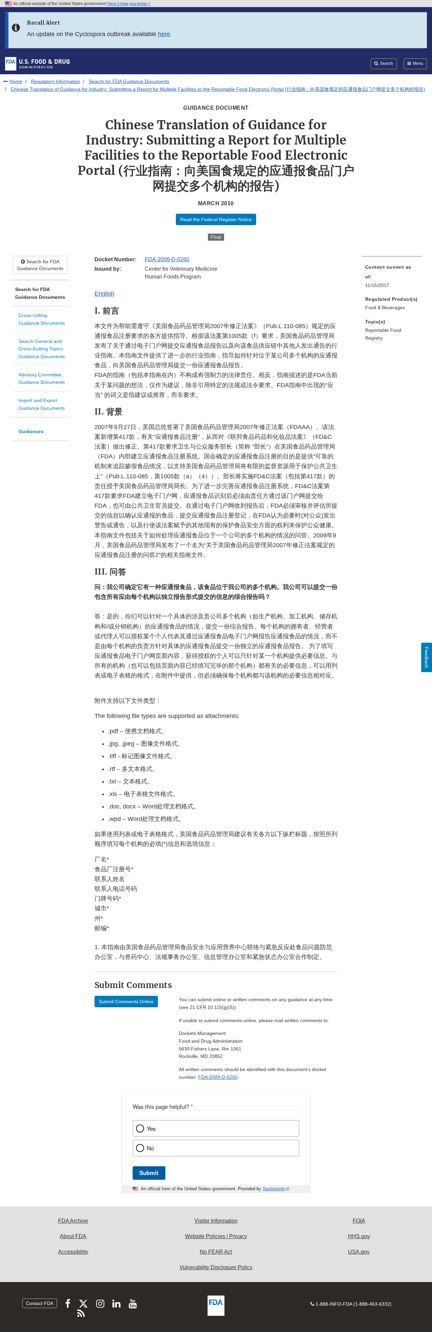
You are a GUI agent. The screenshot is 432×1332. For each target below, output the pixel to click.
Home (15, 81)
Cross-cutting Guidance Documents (42, 319)
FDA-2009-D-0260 (167, 259)
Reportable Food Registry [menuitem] (383, 334)
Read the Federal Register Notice (216, 219)
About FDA (73, 1236)
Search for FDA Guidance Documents (129, 81)
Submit (149, 1173)
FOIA (359, 1221)
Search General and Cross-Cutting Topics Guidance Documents (42, 349)
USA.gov (359, 1252)
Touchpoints (274, 1189)
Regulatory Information (55, 81)
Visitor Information (216, 1221)
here (164, 34)
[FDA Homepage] (37, 63)
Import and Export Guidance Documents (42, 404)
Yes (151, 1128)
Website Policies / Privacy (216, 1236)
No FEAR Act (216, 1252)
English (104, 293)
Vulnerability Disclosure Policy (216, 1267)
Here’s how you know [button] (127, 3)
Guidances (31, 431)
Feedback (426, 657)
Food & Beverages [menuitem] (385, 307)
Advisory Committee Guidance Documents (42, 378)
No (150, 1148)
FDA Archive (73, 1221)
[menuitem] (392, 278)
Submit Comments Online (126, 1001)
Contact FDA (39, 1303)
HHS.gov (359, 1236)
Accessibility (73, 1252)
